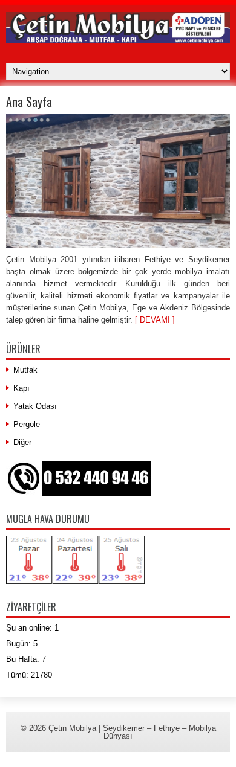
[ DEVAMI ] (155, 319)
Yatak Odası (35, 406)
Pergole (26, 424)
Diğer (22, 442)
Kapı (21, 388)
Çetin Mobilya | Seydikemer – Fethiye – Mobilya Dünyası (132, 732)
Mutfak (25, 369)
